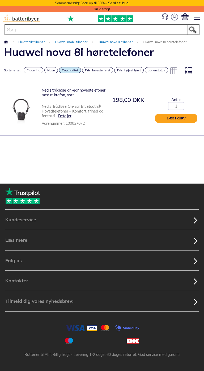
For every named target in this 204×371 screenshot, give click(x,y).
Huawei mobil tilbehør (71, 42)
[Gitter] (173, 70)
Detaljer (64, 116)
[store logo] (21, 18)
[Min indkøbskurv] (185, 16)
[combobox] (102, 29)
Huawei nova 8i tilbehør (115, 42)
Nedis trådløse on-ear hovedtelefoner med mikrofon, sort (73, 92)
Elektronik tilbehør (31, 42)
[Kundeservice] (165, 18)
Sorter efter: (12, 70)
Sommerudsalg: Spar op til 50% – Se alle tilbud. (92, 3)
